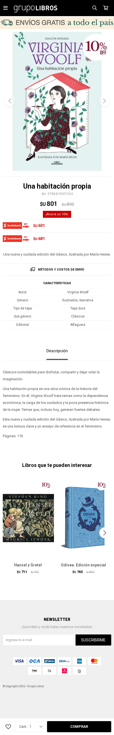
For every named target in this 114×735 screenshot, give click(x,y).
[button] (104, 100)
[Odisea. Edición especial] (83, 518)
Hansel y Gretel (28, 565)
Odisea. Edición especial (83, 565)
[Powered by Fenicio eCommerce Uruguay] (103, 686)
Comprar (79, 726)
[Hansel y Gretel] (27, 518)
